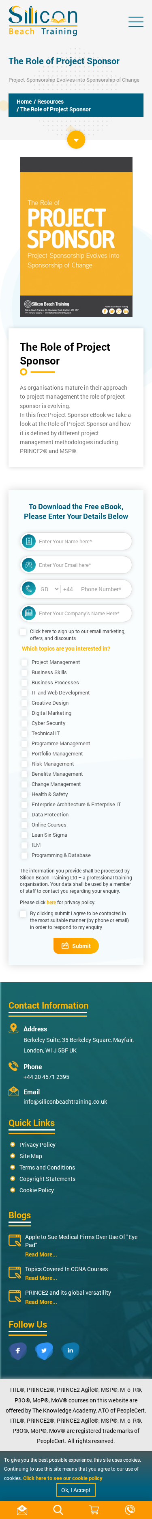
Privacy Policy (37, 1144)
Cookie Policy (36, 1190)
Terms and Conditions (47, 1167)
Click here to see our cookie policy (63, 1478)
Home (24, 101)
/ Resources (49, 101)
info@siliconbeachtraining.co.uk (65, 1101)
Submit (81, 946)
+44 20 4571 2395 (46, 1077)
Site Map (30, 1156)
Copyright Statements (47, 1179)
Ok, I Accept (76, 1490)
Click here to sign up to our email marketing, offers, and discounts (77, 634)
